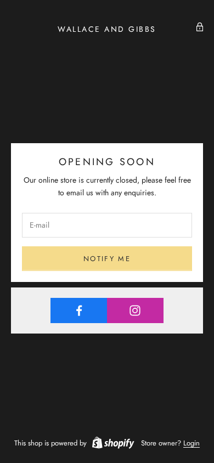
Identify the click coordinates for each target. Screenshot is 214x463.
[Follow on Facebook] (79, 310)
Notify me (107, 258)
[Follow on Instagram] (136, 310)
